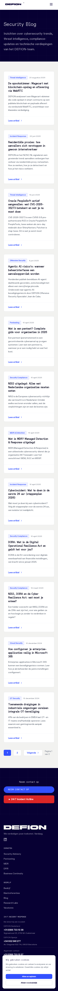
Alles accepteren (29, 976)
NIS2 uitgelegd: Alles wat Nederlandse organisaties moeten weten (28, 387)
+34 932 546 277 (12, 941)
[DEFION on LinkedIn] (5, 839)
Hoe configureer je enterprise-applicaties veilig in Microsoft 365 (27, 653)
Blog (6, 898)
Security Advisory (12, 853)
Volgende (31, 752)
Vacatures (8, 907)
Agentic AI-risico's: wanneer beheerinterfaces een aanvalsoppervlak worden (26, 270)
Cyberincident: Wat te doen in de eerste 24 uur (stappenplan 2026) (28, 494)
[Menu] (51, 4)
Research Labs (11, 902)
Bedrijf (7, 888)
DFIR (6, 868)
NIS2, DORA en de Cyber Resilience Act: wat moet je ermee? (25, 598)
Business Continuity (13, 873)
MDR (6, 863)
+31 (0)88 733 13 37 (13, 954)
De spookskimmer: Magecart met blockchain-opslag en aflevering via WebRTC (28, 87)
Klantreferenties (12, 893)
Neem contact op (18, 790)
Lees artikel (13, 120)
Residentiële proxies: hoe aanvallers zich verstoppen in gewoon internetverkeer (26, 146)
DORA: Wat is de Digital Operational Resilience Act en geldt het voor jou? (27, 546)
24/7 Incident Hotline (22, 799)
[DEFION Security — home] (29, 827)
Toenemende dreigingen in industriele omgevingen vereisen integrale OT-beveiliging (28, 708)
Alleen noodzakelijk (29, 983)
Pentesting (9, 858)
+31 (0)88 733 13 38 (14, 929)
